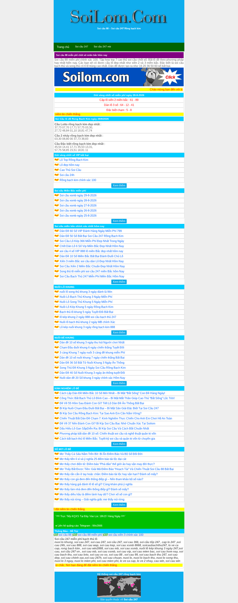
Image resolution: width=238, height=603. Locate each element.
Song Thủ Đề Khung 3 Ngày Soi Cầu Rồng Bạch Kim (93, 367)
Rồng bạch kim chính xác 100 (78, 180)
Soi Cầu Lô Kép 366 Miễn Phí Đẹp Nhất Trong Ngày (92, 241)
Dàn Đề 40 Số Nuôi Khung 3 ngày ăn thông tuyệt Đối (92, 372)
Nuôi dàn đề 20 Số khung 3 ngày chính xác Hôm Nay (92, 377)
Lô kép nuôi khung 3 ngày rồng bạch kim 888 (87, 327)
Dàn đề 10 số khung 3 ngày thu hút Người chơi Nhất (92, 342)
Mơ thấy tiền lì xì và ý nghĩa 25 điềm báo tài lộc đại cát (93, 459)
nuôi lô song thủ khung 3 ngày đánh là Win (86, 291)
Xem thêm (119, 185)
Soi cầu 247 (81, 46)
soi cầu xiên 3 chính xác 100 (125, 534)
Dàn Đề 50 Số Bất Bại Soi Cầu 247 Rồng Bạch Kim (91, 236)
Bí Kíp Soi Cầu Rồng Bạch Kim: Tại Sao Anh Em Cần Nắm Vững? (100, 413)
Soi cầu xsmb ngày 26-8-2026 (78, 210)
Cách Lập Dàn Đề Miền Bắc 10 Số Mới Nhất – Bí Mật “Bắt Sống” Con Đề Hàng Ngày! (112, 393)
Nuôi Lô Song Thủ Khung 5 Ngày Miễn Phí (86, 301)
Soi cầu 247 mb (102, 46)
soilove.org (61, 570)
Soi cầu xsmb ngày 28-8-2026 (78, 200)
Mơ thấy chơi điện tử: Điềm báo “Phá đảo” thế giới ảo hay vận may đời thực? (107, 464)
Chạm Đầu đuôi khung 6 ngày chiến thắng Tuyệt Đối (92, 347)
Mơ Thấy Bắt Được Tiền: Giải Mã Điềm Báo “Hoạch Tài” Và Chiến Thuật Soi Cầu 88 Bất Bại (117, 469)
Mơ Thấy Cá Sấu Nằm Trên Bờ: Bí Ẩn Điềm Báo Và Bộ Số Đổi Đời (101, 453)
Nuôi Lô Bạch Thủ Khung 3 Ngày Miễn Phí (86, 296)
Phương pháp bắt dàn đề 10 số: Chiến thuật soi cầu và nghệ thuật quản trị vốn (108, 433)
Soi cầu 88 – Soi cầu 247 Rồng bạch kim (119, 28)
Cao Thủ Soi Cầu (70, 169)
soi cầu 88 (64, 534)
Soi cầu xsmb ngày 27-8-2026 (78, 205)
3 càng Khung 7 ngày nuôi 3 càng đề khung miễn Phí (92, 352)
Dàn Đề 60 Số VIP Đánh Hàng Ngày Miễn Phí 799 (91, 230)
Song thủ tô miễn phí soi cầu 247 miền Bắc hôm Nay (92, 271)
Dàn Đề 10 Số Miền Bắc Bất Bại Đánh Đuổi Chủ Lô (91, 256)
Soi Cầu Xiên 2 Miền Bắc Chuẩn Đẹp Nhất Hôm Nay (92, 266)
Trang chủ (63, 46)
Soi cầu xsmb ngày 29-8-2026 (78, 195)
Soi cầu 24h (67, 175)
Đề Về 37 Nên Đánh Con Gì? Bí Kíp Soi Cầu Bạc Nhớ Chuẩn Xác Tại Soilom (107, 423)
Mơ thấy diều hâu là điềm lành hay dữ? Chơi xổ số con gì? (96, 494)
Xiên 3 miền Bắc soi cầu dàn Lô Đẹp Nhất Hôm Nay (92, 261)
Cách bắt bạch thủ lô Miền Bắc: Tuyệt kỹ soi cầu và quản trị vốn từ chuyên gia (107, 438)
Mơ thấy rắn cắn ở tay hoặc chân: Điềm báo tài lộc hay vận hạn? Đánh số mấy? (109, 474)
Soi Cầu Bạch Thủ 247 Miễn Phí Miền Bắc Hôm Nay (92, 276)
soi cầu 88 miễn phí (89, 534)
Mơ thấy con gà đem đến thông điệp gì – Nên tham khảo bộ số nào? (101, 479)
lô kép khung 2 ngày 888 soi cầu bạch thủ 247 (88, 317)
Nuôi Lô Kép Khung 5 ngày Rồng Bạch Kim (86, 306)
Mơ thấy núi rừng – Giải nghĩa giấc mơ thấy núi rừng (92, 499)
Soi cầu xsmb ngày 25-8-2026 (78, 215)
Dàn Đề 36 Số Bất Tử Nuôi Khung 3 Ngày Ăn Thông (92, 362)
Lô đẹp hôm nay (69, 164)
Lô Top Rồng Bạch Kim (74, 159)
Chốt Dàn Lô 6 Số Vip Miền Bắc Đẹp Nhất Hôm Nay (92, 246)
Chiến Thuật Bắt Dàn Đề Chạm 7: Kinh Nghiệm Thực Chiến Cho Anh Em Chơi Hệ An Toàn (116, 418)
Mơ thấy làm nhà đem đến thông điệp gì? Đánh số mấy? (94, 489)
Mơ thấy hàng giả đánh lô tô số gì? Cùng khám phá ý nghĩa (96, 484)
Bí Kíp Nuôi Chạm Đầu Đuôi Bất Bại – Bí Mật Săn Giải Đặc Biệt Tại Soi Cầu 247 (109, 408)
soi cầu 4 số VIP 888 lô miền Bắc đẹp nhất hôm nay (91, 251)
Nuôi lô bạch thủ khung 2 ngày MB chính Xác (87, 322)
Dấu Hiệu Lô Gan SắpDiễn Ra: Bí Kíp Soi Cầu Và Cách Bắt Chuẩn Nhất (104, 428)
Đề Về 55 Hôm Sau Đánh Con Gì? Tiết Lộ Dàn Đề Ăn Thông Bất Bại (102, 403)
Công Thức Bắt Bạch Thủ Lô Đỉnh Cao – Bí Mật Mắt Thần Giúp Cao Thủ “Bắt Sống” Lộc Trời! (117, 398)
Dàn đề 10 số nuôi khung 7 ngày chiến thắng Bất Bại (92, 357)
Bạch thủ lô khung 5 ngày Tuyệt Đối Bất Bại (86, 311)
